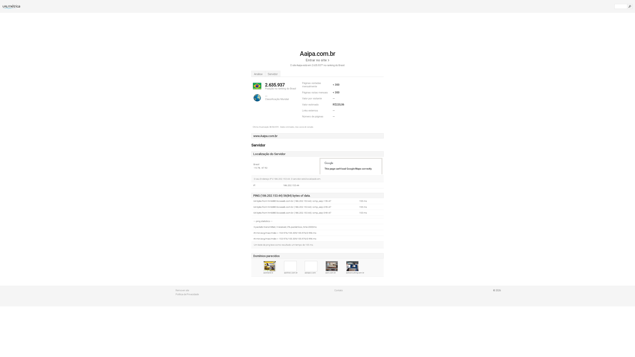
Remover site (182, 290)
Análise (258, 74)
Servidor (273, 74)
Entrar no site (316, 60)
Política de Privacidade (187, 294)
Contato (338, 290)
